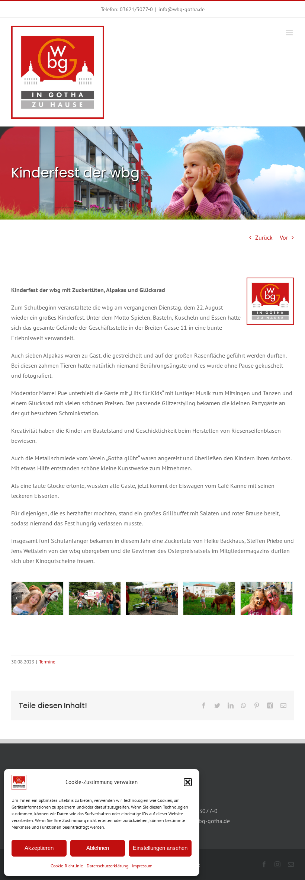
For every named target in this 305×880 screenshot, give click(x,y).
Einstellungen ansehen (160, 848)
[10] (37, 598)
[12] (266, 598)
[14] (152, 598)
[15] (95, 598)
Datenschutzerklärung (107, 865)
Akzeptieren (39, 848)
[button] (188, 782)
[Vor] (287, 598)
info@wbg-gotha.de (181, 9)
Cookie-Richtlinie (67, 865)
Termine (47, 662)
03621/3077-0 (136, 9)
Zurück (264, 237)
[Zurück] (16, 598)
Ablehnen (97, 848)
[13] (209, 598)
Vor (284, 237)
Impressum (142, 865)
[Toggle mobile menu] (290, 32)
